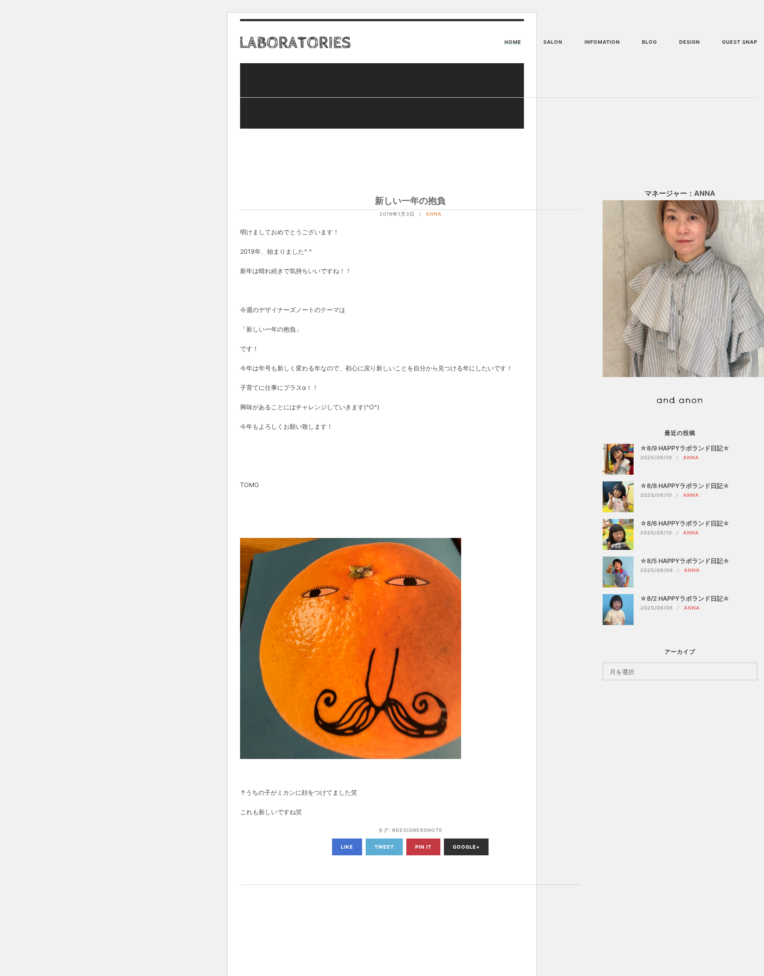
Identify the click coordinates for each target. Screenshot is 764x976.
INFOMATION (602, 42)
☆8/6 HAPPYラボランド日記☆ (685, 523)
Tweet (384, 847)
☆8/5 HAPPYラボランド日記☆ (685, 560)
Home (512, 42)
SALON (552, 42)
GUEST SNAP (739, 42)
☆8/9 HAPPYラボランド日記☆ (685, 448)
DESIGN (689, 42)
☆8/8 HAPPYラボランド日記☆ (685, 485)
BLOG (649, 42)
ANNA (434, 214)
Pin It (423, 847)
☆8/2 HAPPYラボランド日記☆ (685, 598)
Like (347, 847)
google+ (466, 847)
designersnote (419, 830)
